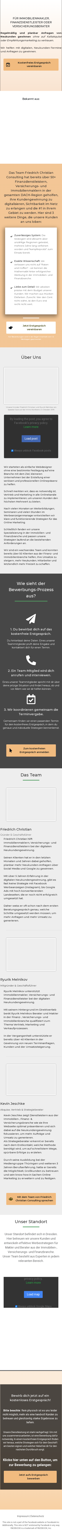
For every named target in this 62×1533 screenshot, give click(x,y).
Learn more (31, 427)
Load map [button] (33, 1294)
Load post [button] (31, 438)
